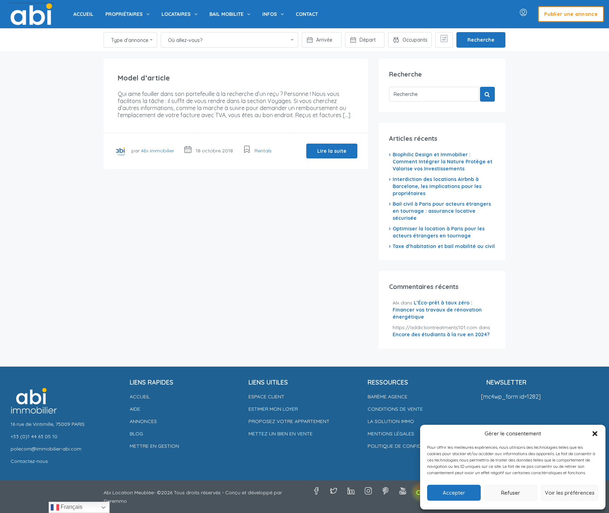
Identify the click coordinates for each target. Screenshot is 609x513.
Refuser (510, 492)
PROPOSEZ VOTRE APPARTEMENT (289, 421)
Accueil (140, 396)
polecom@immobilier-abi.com (46, 449)
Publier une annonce (571, 14)
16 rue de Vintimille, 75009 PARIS (48, 424)
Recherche (480, 40)
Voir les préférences (570, 492)
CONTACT (307, 14)
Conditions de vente (395, 409)
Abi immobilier (157, 150)
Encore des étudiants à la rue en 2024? (441, 334)
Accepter (454, 492)
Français (70, 507)
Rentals (263, 150)
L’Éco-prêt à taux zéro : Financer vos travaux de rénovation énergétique (437, 310)
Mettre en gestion (154, 446)
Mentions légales (391, 433)
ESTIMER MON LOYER (273, 409)
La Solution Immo (391, 421)
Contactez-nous (29, 461)
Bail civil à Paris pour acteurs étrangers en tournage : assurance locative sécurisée (442, 211)
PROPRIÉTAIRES (124, 14)
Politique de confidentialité (407, 446)
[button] (594, 433)
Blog (136, 433)
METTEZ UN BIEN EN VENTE (280, 433)
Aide (135, 409)
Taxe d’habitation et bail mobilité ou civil (444, 246)
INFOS (269, 14)
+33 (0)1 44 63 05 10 (34, 436)
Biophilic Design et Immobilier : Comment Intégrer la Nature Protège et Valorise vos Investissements (442, 161)
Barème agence (387, 396)
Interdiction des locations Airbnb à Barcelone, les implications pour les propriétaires (437, 186)
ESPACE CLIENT (266, 396)
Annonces (143, 421)
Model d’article (144, 77)
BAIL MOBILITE (226, 14)
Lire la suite (331, 151)
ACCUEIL (83, 14)
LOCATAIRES (176, 14)
